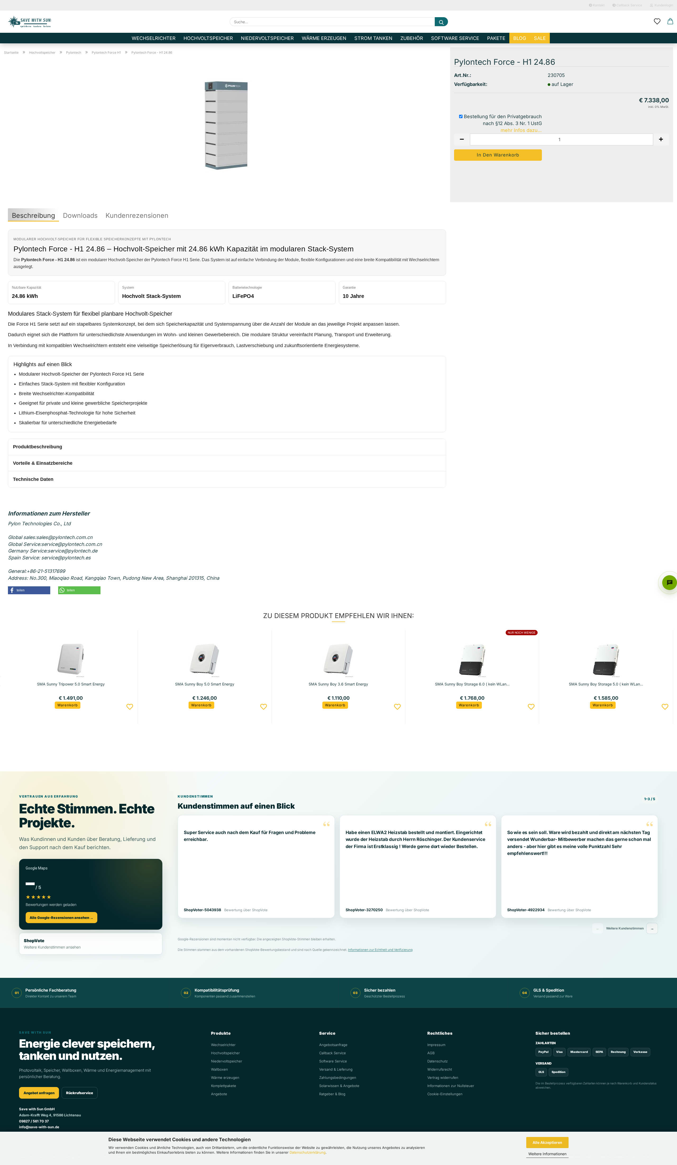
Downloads (80, 215)
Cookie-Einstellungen (445, 1094)
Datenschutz (437, 1061)
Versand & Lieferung (336, 1069)
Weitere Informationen (547, 1154)
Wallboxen (219, 1069)
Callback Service (629, 5)
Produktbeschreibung (37, 446)
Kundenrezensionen (137, 215)
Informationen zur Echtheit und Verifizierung (380, 950)
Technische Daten (33, 479)
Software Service (455, 38)
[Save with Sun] (29, 22)
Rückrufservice (79, 1093)
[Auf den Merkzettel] (130, 707)
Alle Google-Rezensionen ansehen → (61, 917)
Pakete (496, 38)
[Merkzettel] (657, 22)
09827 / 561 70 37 (34, 1121)
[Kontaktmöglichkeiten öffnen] (669, 582)
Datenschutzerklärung (308, 1152)
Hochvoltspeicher (208, 38)
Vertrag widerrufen (442, 1077)
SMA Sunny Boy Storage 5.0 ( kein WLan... (606, 684)
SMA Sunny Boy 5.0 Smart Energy (204, 684)
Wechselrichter (154, 38)
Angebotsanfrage (333, 1045)
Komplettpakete (223, 1086)
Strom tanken (373, 38)
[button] (670, 22)
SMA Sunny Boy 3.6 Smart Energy (338, 684)
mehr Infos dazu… (521, 130)
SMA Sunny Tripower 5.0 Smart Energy (71, 684)
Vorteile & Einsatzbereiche (42, 463)
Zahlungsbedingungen (337, 1077)
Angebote (219, 1094)
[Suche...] (441, 21)
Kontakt (598, 5)
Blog (519, 38)
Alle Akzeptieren (547, 1142)
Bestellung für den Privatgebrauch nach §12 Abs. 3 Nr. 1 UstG (502, 120)
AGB (430, 1053)
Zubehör (411, 38)
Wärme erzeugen (324, 38)
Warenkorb (67, 705)
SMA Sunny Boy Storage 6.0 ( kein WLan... (472, 684)
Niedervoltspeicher (267, 38)
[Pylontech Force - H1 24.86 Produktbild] (227, 125)
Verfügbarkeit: (470, 84)
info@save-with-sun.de (39, 1127)
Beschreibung (33, 215)
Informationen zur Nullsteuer (450, 1086)
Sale (540, 38)
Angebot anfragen (39, 1093)
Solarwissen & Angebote (339, 1086)
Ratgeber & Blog (332, 1094)
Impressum (436, 1045)
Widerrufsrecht (439, 1069)
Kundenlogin (663, 5)
